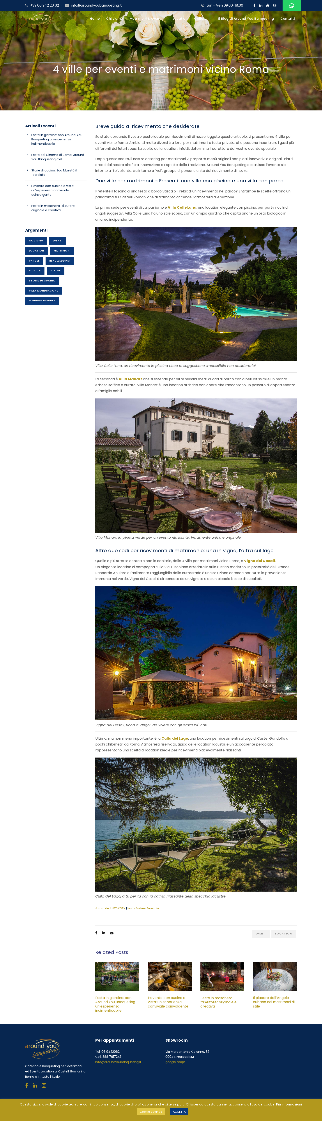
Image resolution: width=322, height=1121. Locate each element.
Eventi (261, 933)
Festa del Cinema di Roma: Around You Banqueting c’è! (57, 157)
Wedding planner (42, 300)
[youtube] (267, 5)
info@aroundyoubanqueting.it (96, 5)
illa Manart (131, 379)
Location (180, 18)
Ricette (35, 270)
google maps (175, 1062)
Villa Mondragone (43, 290)
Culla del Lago (174, 738)
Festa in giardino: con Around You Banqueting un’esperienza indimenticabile (115, 1004)
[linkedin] (260, 5)
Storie (55, 270)
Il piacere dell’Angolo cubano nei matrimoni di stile (274, 1002)
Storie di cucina (42, 280)
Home (95, 18)
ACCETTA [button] (179, 1112)
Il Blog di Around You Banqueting (246, 18)
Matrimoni (62, 250)
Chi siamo (114, 18)
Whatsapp (292, 5)
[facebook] (254, 5)
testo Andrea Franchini (143, 908)
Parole (34, 260)
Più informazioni (289, 1104)
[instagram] (274, 5)
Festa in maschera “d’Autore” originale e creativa (218, 1002)
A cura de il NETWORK (110, 908)
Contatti (287, 18)
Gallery (200, 18)
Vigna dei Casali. (260, 560)
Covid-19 (36, 240)
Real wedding (59, 260)
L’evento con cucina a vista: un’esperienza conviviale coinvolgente (169, 1002)
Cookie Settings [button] (151, 1112)
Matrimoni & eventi (145, 18)
